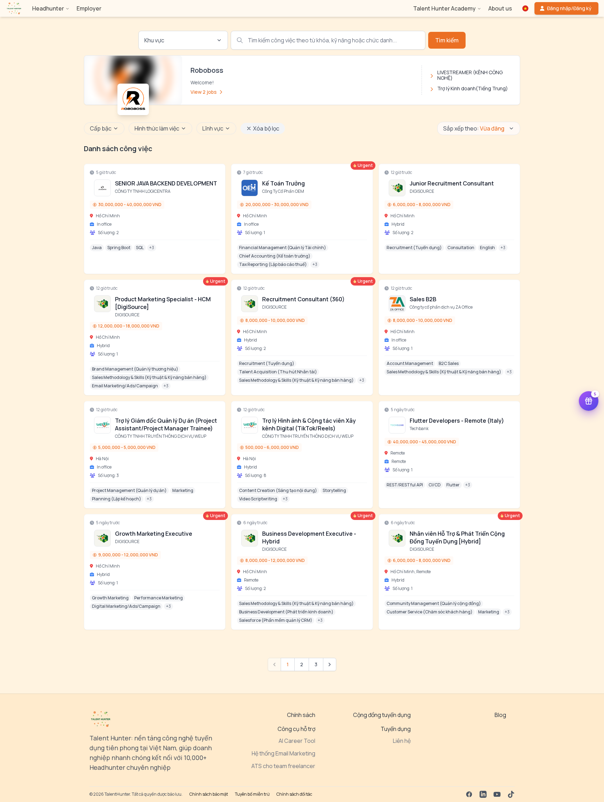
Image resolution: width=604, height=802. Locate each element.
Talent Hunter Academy (444, 8)
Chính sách (301, 715)
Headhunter (48, 8)
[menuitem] (14, 8)
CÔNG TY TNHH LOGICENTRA (143, 191)
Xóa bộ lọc (266, 128)
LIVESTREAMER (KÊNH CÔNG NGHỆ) (470, 75)
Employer (89, 8)
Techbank (419, 428)
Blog (500, 715)
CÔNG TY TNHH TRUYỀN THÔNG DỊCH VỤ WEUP (160, 436)
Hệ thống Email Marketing (283, 753)
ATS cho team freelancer (283, 766)
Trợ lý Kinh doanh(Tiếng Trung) (472, 88)
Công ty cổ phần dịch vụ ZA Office (441, 307)
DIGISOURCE (422, 191)
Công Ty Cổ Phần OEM (283, 191)
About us (500, 8)
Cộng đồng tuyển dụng (382, 715)
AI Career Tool (297, 741)
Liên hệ (402, 741)
